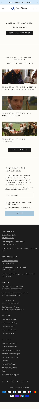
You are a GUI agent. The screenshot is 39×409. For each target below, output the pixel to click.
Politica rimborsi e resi (10, 357)
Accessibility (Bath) (8, 364)
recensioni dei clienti (9, 343)
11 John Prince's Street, (10, 261)
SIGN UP (19, 213)
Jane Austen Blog (8, 333)
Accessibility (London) (9, 368)
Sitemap (5, 361)
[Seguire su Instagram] (13, 381)
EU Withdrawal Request (10, 375)
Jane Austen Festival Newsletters (19, 207)
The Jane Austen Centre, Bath (12, 286)
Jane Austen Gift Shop (9, 323)
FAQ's (4, 371)
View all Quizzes (19, 150)
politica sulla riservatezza (11, 350)
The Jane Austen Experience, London (15, 293)
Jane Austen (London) (9, 319)
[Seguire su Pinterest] (18, 381)
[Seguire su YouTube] (22, 381)
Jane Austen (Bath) (8, 326)
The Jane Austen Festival (10, 307)
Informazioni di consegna (11, 354)
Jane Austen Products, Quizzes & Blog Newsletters (19, 203)
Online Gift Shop (8, 300)
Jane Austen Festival (9, 330)
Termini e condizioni (9, 347)
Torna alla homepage (19, 33)
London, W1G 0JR (8, 263)
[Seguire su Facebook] (3, 381)
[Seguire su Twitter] (8, 381)
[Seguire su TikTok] (27, 381)
